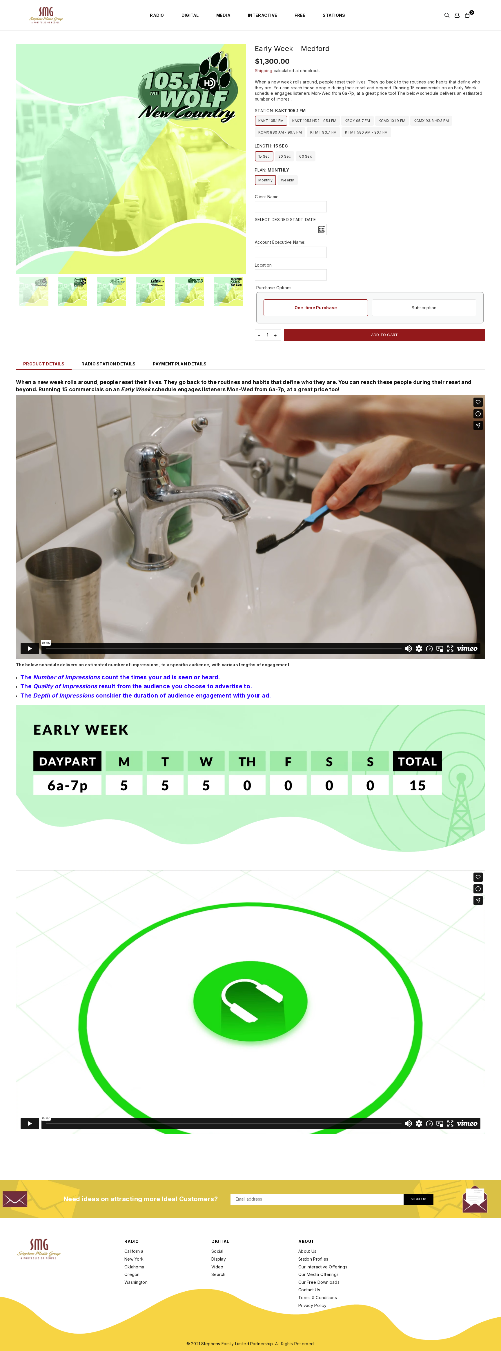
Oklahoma (134, 1266)
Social (217, 1251)
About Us (307, 1251)
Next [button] (241, 159)
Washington (136, 1282)
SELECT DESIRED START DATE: (286, 219)
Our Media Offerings (318, 1274)
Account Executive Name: (280, 242)
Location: (264, 265)
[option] (131, 159)
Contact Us (309, 1289)
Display (218, 1259)
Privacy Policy (312, 1305)
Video (217, 1266)
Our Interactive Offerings (322, 1266)
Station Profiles (313, 1259)
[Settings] (457, 15)
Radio (157, 15)
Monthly (265, 180)
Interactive (262, 15)
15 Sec (264, 156)
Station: (280, 110)
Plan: (272, 169)
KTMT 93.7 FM (323, 132)
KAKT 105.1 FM (271, 121)
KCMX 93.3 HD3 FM (431, 121)
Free (300, 15)
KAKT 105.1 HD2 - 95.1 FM (314, 121)
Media (223, 15)
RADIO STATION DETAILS (108, 363)
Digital (190, 15)
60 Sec (305, 156)
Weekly (287, 180)
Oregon (132, 1274)
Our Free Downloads (319, 1282)
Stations (334, 15)
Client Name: (267, 196)
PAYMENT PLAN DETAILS (180, 363)
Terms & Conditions (317, 1297)
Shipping (263, 70)
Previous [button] (21, 159)
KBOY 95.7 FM (357, 121)
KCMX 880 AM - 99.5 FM (280, 132)
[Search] (447, 15)
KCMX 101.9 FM (392, 121)
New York (134, 1259)
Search (218, 1274)
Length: (271, 145)
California (133, 1251)
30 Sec (284, 156)
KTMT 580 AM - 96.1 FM (366, 132)
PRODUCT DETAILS (43, 363)
